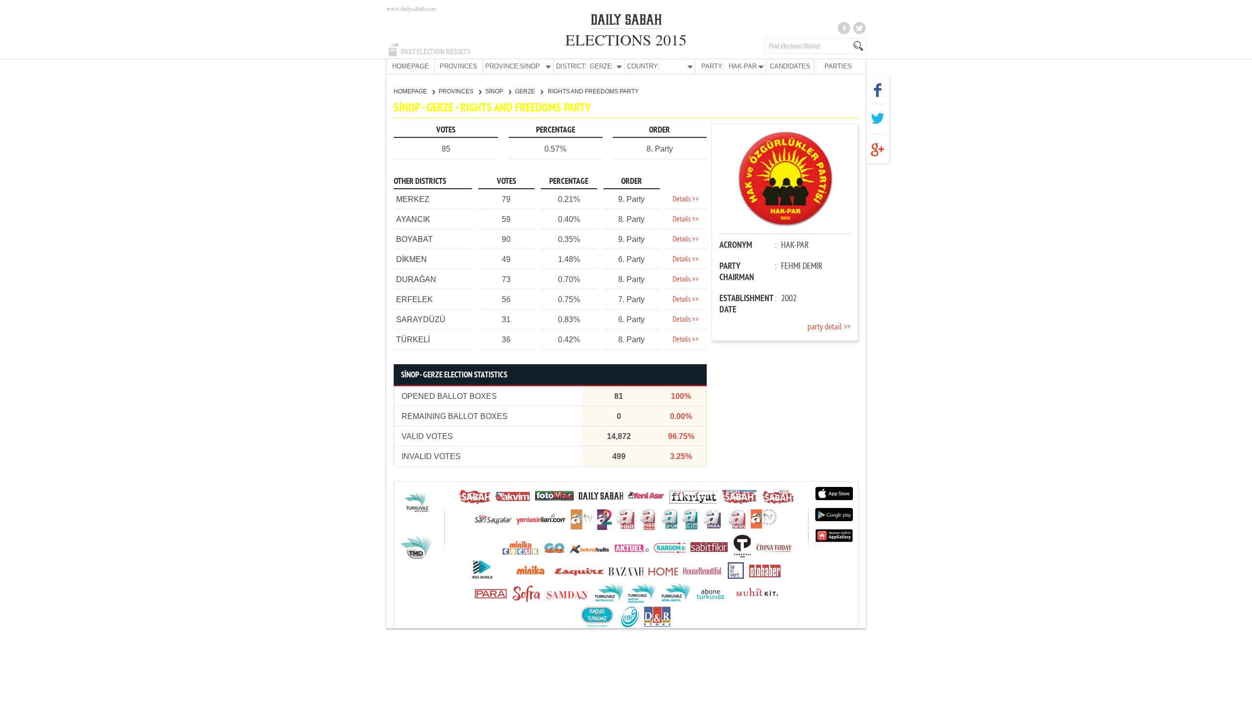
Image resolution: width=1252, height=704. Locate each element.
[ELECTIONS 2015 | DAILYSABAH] (626, 21)
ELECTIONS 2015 (626, 39)
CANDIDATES (790, 66)
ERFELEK (414, 299)
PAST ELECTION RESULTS (435, 51)
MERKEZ (412, 199)
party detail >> (828, 327)
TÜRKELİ (413, 339)
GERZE (526, 91)
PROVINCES (458, 66)
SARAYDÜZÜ (421, 319)
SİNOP (495, 91)
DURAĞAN (416, 279)
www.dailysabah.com (411, 8)
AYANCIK (413, 219)
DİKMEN (411, 259)
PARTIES (838, 66)
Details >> (685, 199)
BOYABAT (414, 239)
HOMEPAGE (410, 66)
